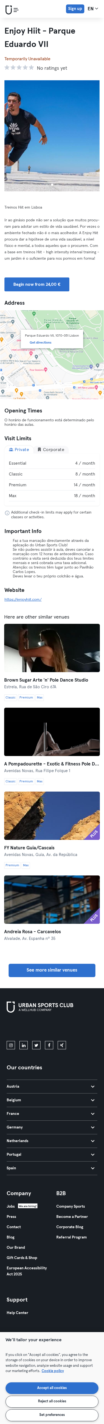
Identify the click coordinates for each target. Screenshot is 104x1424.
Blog (10, 1237)
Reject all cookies (52, 1401)
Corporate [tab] (53, 449)
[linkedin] (23, 1045)
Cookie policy (53, 1371)
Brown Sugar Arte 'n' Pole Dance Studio (46, 680)
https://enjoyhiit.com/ (23, 600)
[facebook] (49, 1045)
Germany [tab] (15, 1127)
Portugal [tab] (14, 1155)
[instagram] (11, 1045)
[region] (52, 1378)
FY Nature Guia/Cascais (29, 848)
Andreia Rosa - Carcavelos (32, 932)
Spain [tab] (11, 1168)
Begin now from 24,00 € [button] (36, 284)
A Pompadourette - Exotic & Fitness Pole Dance (52, 764)
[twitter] (36, 1045)
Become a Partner (72, 1217)
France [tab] (13, 1114)
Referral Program (71, 1237)
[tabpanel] (52, 479)
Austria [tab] (13, 1086)
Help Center (17, 1313)
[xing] (62, 1045)
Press (11, 1217)
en (91, 9)
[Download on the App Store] (25, 1028)
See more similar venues (52, 970)
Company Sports (70, 1206)
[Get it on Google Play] (66, 1028)
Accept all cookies (52, 1388)
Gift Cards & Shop (22, 1258)
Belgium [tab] (14, 1100)
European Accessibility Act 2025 (27, 1271)
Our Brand (16, 1248)
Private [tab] (21, 449)
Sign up (75, 9)
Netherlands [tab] (17, 1141)
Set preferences (52, 1415)
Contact (14, 1227)
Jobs (11, 1206)
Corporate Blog (69, 1227)
